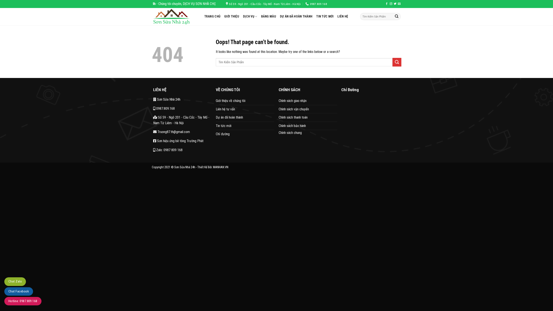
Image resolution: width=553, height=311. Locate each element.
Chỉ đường (223, 134)
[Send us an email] (399, 3)
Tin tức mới (223, 126)
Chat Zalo (15, 281)
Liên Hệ (342, 16)
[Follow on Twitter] (395, 3)
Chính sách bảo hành (292, 126)
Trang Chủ (212, 16)
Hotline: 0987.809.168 (22, 301)
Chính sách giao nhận (293, 101)
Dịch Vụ (248, 16)
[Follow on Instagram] (391, 3)
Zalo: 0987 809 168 (169, 150)
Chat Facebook (18, 291)
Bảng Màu (268, 16)
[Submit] (396, 16)
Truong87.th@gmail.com (173, 132)
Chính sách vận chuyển (294, 109)
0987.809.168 (165, 108)
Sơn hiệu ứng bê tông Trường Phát (179, 141)
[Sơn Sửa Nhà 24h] (175, 16)
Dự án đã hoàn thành (296, 16)
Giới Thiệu (231, 16)
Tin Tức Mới (325, 16)
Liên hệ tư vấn (225, 109)
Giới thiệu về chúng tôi (230, 101)
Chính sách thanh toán (293, 117)
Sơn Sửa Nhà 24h (168, 99)
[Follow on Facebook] (386, 3)
